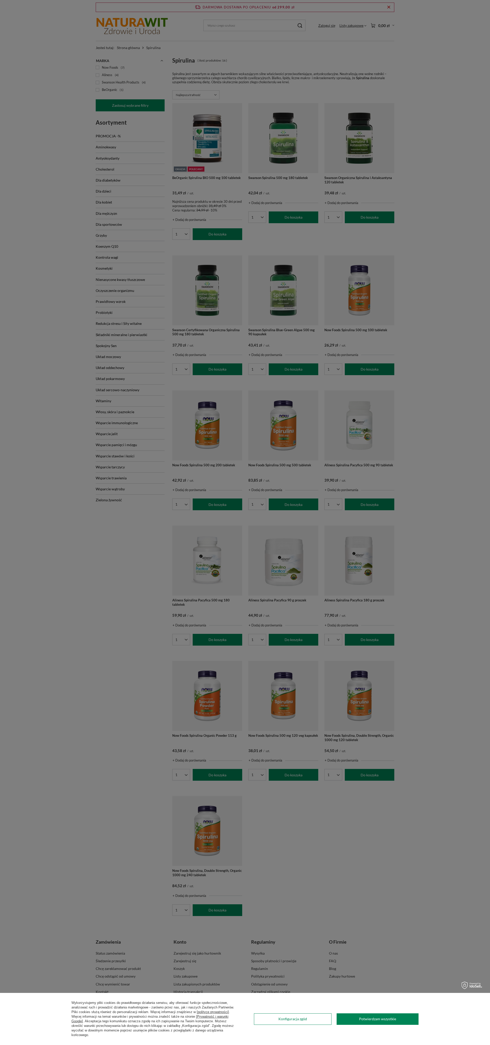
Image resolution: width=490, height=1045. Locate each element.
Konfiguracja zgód (292, 1019)
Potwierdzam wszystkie (377, 1019)
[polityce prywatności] (213, 1012)
